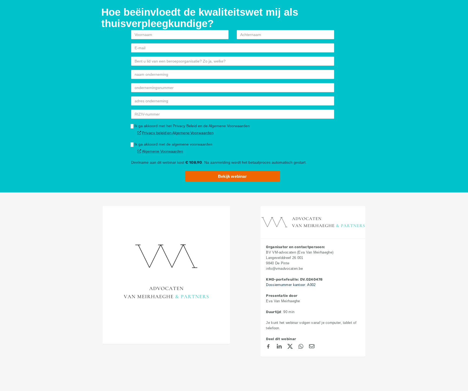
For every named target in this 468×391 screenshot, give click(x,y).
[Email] (311, 347)
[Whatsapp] (301, 347)
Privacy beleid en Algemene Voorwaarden (177, 133)
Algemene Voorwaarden (162, 151)
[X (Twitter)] (290, 347)
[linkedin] (279, 347)
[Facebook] (268, 347)
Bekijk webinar (232, 176)
